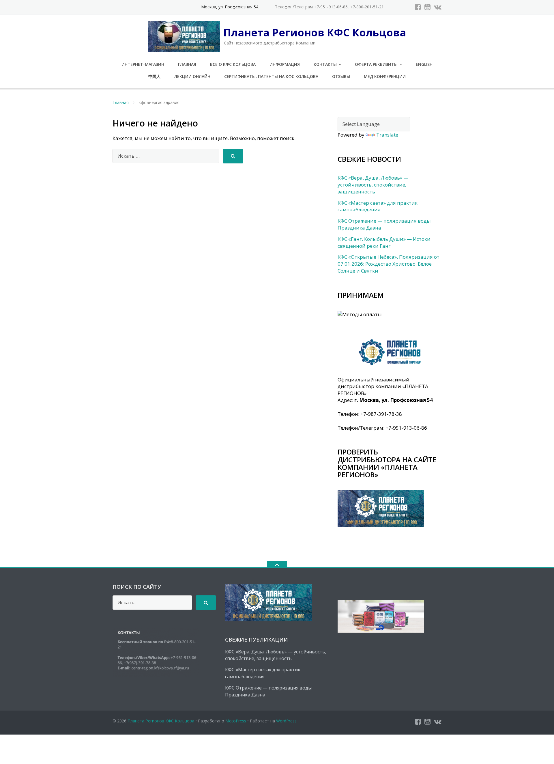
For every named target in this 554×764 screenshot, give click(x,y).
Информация (284, 64)
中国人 (154, 76)
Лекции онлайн (192, 76)
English (424, 64)
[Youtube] (427, 6)
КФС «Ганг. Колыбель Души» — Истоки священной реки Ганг (384, 242)
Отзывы (341, 76)
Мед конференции (385, 76)
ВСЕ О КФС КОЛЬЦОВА (233, 64)
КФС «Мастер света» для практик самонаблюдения (378, 206)
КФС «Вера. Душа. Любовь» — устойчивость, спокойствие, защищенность (373, 184)
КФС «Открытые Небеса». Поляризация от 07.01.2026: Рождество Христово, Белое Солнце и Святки (388, 264)
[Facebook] (418, 6)
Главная (187, 64)
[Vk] (437, 6)
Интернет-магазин (142, 64)
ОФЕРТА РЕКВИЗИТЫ (376, 64)
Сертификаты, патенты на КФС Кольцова (271, 76)
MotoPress (235, 721)
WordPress (286, 721)
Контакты (325, 64)
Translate (387, 134)
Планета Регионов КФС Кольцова (161, 721)
